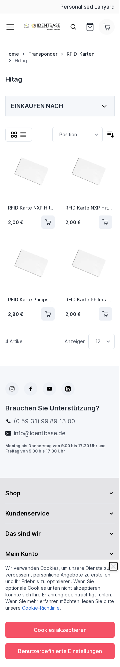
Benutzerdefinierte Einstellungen (60, 651)
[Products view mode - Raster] (14, 135)
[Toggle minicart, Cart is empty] (107, 27)
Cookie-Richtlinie (41, 608)
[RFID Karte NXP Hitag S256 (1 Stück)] (88, 176)
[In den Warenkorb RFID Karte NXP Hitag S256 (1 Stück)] (105, 222)
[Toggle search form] (73, 26)
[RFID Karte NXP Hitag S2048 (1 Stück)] (31, 176)
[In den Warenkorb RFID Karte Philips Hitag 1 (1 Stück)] (48, 314)
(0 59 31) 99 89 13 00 (44, 421)
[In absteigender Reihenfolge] (111, 135)
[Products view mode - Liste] (23, 135)
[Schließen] (113, 566)
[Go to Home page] (42, 27)
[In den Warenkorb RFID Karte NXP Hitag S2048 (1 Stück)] (48, 222)
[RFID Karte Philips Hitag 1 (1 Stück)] (31, 268)
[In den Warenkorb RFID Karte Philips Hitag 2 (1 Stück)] (105, 314)
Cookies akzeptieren (60, 630)
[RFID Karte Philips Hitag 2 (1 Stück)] (88, 268)
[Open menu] (12, 26)
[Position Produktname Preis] (77, 134)
